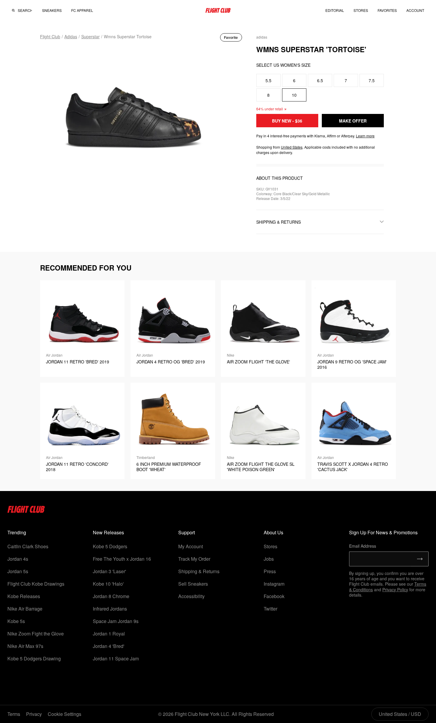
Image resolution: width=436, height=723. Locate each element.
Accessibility (191, 596)
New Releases (108, 532)
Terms (13, 714)
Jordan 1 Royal (109, 633)
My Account (190, 546)
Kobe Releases (23, 596)
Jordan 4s (17, 558)
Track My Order (194, 558)
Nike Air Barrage (24, 608)
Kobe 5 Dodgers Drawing (34, 658)
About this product (279, 178)
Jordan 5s (17, 571)
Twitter (270, 608)
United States (292, 147)
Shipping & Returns (198, 571)
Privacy (34, 714)
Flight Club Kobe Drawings (35, 583)
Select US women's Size (283, 65)
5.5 (268, 80)
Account (415, 10)
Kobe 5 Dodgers (110, 546)
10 (294, 95)
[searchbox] (25, 10)
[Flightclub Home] (26, 511)
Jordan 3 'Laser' (109, 571)
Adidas (70, 36)
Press (270, 571)
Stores (270, 546)
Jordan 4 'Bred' (108, 646)
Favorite (231, 37)
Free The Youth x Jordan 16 (122, 558)
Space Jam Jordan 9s (116, 621)
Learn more (365, 135)
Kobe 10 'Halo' (108, 583)
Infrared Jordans (110, 608)
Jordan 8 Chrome (111, 596)
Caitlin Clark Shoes (27, 546)
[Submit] (420, 559)
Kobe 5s (16, 621)
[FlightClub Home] (218, 10)
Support (186, 532)
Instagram (274, 583)
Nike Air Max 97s (25, 646)
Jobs (269, 558)
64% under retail (269, 108)
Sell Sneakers (193, 583)
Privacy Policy (395, 589)
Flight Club (50, 36)
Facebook (274, 596)
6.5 (320, 80)
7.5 (372, 80)
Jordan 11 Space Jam (116, 658)
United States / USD (400, 714)
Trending (16, 532)
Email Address (362, 546)
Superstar (90, 36)
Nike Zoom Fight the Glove (35, 633)
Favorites (387, 10)
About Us (273, 532)
